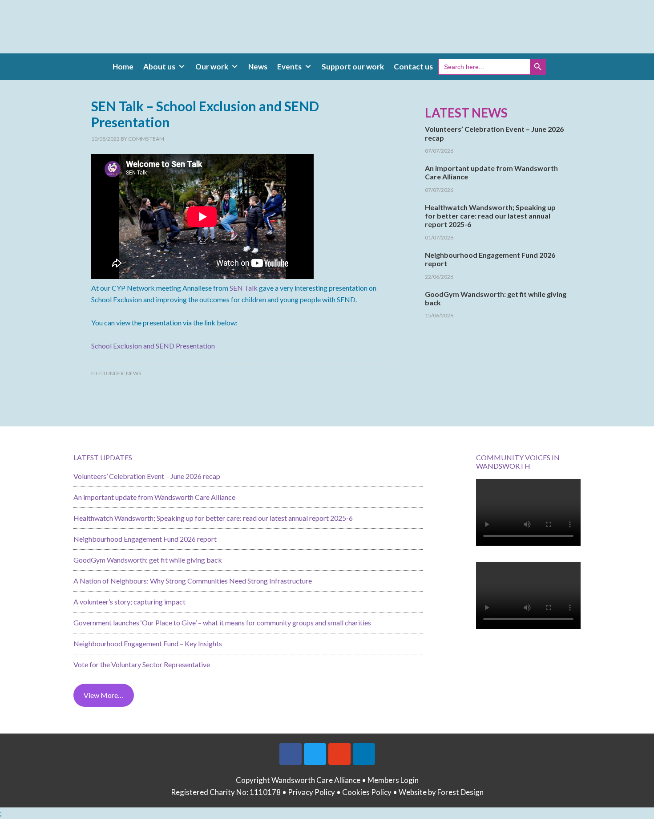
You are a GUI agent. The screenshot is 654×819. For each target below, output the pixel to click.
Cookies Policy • (370, 792)
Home (123, 66)
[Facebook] (290, 754)
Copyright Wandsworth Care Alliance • (301, 780)
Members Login (393, 780)
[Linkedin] (364, 754)
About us (159, 66)
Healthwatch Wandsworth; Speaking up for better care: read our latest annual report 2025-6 (490, 215)
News (257, 66)
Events (289, 66)
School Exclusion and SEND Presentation (153, 345)
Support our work (353, 66)
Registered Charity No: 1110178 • (229, 792)
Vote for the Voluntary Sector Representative (141, 664)
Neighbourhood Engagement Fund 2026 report (145, 539)
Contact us (413, 66)
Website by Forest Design (441, 792)
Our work (211, 66)
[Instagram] (339, 754)
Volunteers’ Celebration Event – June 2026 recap (146, 476)
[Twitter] (315, 754)
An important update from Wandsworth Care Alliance (154, 497)
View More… (103, 695)
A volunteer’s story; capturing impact (129, 601)
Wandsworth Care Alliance (327, 31)
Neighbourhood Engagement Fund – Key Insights (147, 643)
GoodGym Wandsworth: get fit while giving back (147, 559)
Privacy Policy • (315, 792)
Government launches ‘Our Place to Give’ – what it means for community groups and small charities (222, 622)
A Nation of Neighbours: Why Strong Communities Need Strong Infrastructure (192, 580)
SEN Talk (244, 288)
